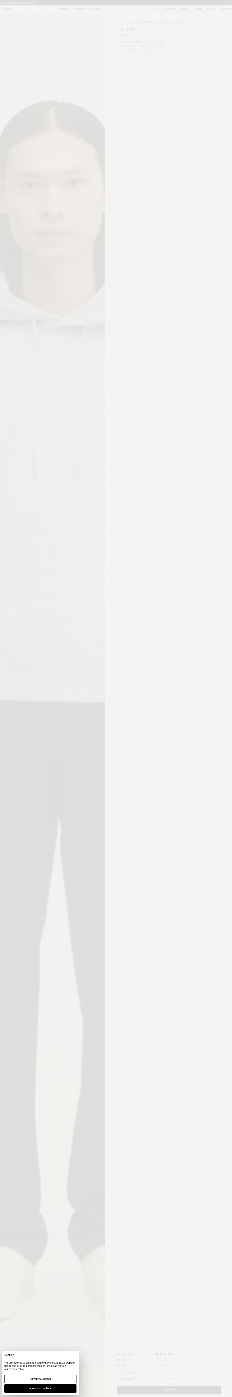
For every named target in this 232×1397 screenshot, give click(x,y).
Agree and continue (40, 1388)
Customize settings (40, 1378)
